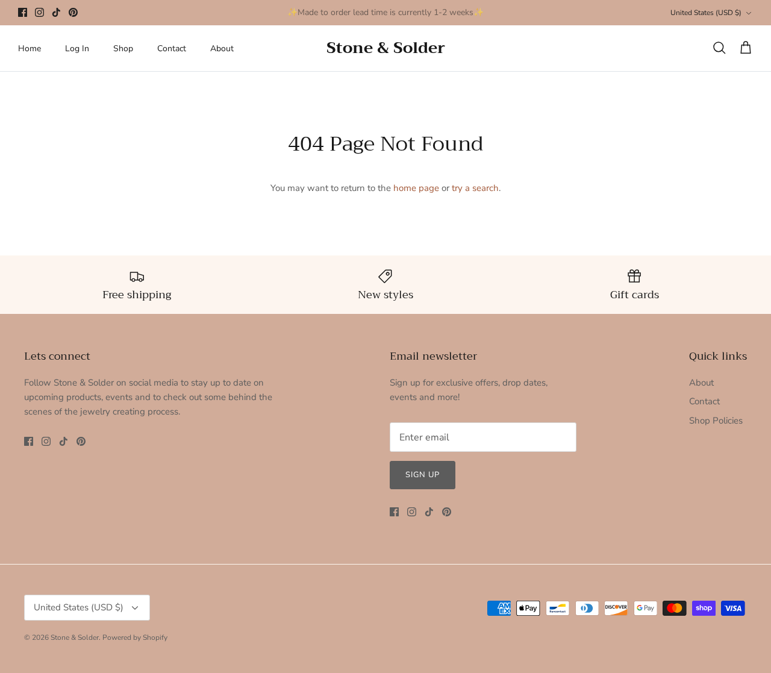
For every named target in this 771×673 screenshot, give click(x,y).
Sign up (422, 474)
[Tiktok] (56, 12)
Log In (77, 48)
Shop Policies (716, 421)
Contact (171, 48)
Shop (123, 48)
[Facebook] (22, 12)
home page (416, 188)
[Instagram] (39, 12)
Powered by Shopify (134, 637)
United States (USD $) (705, 12)
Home (29, 48)
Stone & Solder (75, 637)
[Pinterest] (73, 12)
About (222, 48)
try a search (475, 188)
